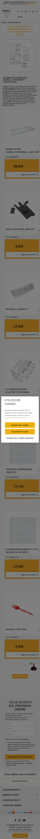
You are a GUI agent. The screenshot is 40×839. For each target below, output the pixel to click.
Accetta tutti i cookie (20, 425)
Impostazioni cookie (19, 432)
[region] (20, 419)
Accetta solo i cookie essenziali (20, 438)
